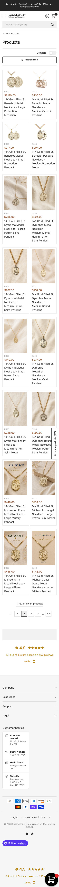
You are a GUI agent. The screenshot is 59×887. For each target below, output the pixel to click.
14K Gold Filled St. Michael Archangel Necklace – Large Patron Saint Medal (43, 512)
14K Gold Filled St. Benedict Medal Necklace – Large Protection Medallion (15, 107)
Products (15, 33)
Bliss (6, 92)
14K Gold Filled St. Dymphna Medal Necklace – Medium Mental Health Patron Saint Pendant (43, 230)
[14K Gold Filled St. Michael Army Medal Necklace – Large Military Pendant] (15, 548)
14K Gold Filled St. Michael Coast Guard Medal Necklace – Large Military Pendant (43, 583)
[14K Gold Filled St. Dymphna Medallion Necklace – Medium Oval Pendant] (43, 336)
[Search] (52, 24)
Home (5, 33)
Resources (8, 696)
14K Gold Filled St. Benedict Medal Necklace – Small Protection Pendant (15, 159)
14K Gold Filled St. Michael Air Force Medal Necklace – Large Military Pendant (15, 514)
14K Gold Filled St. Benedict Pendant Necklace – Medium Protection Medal (43, 159)
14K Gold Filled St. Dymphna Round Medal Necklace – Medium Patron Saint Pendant (43, 444)
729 (48, 613)
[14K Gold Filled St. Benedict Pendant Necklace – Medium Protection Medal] (43, 132)
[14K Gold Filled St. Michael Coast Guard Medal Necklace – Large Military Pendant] (43, 548)
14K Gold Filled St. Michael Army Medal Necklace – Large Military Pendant (15, 583)
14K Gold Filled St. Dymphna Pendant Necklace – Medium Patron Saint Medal (15, 444)
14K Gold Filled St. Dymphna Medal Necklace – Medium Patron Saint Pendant (15, 302)
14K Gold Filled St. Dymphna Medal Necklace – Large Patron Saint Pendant (15, 228)
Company (8, 687)
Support (7, 706)
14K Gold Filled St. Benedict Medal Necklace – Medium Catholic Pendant (43, 107)
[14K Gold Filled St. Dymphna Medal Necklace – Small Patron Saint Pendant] (15, 336)
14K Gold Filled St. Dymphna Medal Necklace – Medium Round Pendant (43, 302)
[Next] (29, 619)
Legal (5, 715)
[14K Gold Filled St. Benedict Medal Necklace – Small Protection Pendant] (15, 132)
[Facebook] (27, 833)
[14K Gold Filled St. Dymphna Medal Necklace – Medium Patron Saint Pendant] (15, 266)
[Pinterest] (32, 833)
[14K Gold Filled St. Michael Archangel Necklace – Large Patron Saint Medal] (43, 478)
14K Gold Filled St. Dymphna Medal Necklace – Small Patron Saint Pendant (15, 371)
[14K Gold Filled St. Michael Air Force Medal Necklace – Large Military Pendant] (15, 478)
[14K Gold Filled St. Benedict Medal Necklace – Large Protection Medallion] (15, 80)
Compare (41, 52)
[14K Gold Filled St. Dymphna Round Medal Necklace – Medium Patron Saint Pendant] (43, 409)
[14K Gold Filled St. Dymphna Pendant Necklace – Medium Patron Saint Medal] (15, 409)
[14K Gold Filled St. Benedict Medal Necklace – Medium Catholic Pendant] (43, 80)
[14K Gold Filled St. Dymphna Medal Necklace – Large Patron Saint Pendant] (15, 193)
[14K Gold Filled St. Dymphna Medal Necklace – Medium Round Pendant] (43, 266)
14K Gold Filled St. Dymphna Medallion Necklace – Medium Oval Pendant (43, 373)
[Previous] (10, 614)
